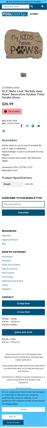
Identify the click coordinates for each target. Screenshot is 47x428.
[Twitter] (38, 126)
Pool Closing (7, 277)
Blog (4, 244)
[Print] (33, 126)
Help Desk (6, 236)
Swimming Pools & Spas (12, 281)
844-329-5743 (24, 332)
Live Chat (24, 312)
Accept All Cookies (13, 422)
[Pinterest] (4, 131)
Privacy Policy (11, 403)
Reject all (12, 417)
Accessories (7, 257)
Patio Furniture (8, 273)
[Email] (27, 126)
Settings (23, 409)
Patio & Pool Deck (9, 269)
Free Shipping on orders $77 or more (24, 2)
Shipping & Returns (10, 240)
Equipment (6, 289)
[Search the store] (31, 6)
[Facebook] (21, 126)
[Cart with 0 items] (42, 6)
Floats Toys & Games (11, 265)
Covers (5, 285)
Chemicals (6, 261)
